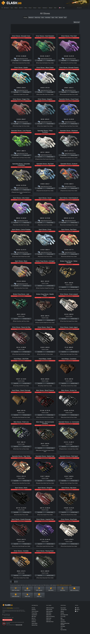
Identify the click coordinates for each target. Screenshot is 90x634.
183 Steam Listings (26, 414)
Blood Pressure (49, 390)
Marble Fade (50, 456)
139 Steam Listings (74, 383)
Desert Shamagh (25, 390)
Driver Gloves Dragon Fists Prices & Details (21, 126)
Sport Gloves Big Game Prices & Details (69, 514)
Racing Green (49, 551)
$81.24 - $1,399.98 (21, 347)
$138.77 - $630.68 (45, 476)
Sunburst (74, 164)
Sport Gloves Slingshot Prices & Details (45, 514)
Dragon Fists (26, 99)
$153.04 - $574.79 (21, 476)
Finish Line (25, 422)
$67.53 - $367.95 (69, 379)
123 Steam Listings (26, 123)
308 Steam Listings (50, 575)
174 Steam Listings (50, 285)
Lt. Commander (74, 422)
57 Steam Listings (50, 188)
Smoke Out (73, 390)
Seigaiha (49, 99)
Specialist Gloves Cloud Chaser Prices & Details (69, 126)
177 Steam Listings (26, 351)
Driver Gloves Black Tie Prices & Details (45, 354)
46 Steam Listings (50, 156)
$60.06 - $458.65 (45, 379)
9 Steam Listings (26, 222)
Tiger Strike (26, 456)
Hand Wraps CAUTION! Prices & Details (21, 385)
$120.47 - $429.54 (68, 476)
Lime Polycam (27, 130)
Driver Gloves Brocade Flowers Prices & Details (69, 94)
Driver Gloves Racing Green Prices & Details (46, 577)
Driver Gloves (16, 36)
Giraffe (49, 359)
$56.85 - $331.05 (21, 410)
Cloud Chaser (75, 99)
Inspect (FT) (40, 156)
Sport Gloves (17, 198)
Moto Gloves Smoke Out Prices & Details (69, 417)
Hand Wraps (47, 17)
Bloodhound (31, 17)
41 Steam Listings (50, 480)
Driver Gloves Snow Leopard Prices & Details (69, 321)
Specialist (61, 17)
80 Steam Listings (26, 92)
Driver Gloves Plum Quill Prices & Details (69, 62)
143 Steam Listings (74, 543)
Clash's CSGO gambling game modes (64, 585)
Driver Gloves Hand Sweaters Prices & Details (45, 62)
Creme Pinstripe (25, 229)
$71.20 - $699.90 (69, 347)
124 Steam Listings (50, 351)
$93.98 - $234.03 (45, 119)
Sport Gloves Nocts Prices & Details (21, 514)
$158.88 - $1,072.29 (69, 508)
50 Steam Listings (26, 512)
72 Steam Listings (50, 414)
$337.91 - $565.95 (45, 152)
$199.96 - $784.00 (21, 87)
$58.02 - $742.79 (21, 571)
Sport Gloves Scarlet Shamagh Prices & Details (21, 546)
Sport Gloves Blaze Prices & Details (21, 288)
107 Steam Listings (50, 60)
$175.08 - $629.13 (68, 184)
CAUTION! (25, 359)
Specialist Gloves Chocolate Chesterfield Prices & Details (22, 193)
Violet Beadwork (73, 198)
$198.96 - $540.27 (45, 184)
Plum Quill (73, 36)
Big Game (73, 488)
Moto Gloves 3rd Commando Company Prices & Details (45, 451)
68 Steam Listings (74, 155)
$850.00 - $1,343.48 (21, 218)
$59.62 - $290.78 (45, 315)
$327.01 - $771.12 (68, 151)
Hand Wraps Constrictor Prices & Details (69, 385)
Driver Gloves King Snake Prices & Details (69, 546)
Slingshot (49, 488)
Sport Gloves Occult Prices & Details (45, 224)
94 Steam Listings (26, 480)
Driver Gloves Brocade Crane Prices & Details (21, 62)
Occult (49, 198)
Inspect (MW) (16, 60)
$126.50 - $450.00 (45, 347)
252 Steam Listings (26, 575)
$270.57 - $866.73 (21, 151)
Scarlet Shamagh (25, 519)
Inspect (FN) (40, 285)
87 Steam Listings (74, 318)
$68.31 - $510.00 (45, 281)
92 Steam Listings (74, 188)
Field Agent (74, 456)
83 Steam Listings (74, 92)
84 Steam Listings (74, 254)
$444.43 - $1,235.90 (69, 119)
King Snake (73, 519)
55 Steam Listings (74, 123)
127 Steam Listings (26, 383)
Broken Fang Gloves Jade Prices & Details (21, 321)
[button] (60, 7)
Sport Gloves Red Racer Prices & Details (69, 256)
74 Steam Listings (26, 189)
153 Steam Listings (26, 446)
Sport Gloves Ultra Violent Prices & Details (21, 224)
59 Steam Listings (50, 222)
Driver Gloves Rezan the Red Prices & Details (21, 354)
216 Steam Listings (26, 318)
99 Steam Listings (26, 285)
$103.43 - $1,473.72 (21, 249)
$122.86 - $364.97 (21, 119)
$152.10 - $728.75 (68, 539)
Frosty (49, 229)
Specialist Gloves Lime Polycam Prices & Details (21, 157)
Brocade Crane (25, 36)
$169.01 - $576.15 (68, 87)
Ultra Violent (25, 198)
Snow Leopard (73, 294)
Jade (27, 294)
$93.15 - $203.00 (21, 314)
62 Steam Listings (50, 254)
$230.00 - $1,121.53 (69, 218)
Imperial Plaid (50, 519)
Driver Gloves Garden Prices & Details (21, 94)
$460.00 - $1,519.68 (45, 218)
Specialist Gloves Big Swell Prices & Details (45, 190)
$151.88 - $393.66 (21, 281)
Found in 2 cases (45, 541)
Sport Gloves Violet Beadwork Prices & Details (69, 224)
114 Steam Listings (26, 543)
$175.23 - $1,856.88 (21, 56)
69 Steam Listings (74, 222)
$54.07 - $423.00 (45, 443)
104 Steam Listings (74, 414)
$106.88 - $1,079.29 (69, 410)
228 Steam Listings (50, 320)
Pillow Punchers (47, 131)
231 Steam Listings (74, 351)
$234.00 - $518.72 (21, 539)
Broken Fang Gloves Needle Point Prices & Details (45, 322)
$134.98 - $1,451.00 (69, 56)
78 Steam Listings (50, 92)
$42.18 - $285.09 (45, 571)
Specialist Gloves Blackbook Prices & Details (69, 157)
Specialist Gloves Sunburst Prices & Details (69, 190)
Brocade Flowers (73, 67)
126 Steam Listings (74, 446)
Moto (56, 17)
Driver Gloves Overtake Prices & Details (22, 577)
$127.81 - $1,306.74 (69, 442)
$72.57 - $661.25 (21, 442)
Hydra (53, 17)
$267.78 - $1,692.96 (45, 508)
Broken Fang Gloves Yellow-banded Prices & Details (69, 289)
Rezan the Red (25, 327)
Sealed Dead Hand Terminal (22, 58)
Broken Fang (37, 17)
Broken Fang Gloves (42, 261)
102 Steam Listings (50, 123)
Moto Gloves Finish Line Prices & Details (21, 448)
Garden (26, 67)
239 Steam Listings (74, 287)
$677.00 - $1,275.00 (21, 508)
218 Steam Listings (50, 448)
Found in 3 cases (45, 283)
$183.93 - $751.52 (45, 87)
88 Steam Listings (26, 60)
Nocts (25, 488)
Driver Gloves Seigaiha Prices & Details (45, 126)
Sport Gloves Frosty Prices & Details (45, 256)
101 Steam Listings (74, 60)
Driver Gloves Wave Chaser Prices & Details (45, 94)
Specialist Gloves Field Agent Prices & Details (69, 483)
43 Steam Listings (26, 254)
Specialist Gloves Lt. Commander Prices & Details (69, 448)
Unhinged (51, 261)
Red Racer (73, 229)
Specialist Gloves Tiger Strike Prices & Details (21, 483)
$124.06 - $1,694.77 (45, 56)
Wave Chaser (50, 67)
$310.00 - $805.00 (68, 314)
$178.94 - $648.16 (45, 249)
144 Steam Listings (74, 512)
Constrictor (73, 359)
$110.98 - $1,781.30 (45, 410)
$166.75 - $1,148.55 (21, 379)
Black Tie (49, 327)
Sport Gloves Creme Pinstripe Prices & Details (21, 256)
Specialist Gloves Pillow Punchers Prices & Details (45, 159)
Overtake (25, 551)
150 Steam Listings (50, 383)
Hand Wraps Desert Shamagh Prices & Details (21, 417)
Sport (65, 17)
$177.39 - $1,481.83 (45, 539)
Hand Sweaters (49, 36)
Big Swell (51, 164)
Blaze (25, 261)
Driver (42, 17)
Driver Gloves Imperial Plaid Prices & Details (46, 546)
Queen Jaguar (73, 327)
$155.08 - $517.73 (68, 249)
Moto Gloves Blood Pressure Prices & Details (45, 417)
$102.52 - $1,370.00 (21, 185)
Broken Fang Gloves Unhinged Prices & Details (45, 288)
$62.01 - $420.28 (69, 282)
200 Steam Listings (50, 543)
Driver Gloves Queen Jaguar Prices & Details (69, 354)
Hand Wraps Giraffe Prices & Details (45, 385)
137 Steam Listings (74, 480)
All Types (25, 17)
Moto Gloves (40, 390)
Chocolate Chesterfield (24, 164)
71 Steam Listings (26, 155)
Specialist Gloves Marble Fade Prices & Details (45, 483)
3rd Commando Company (48, 422)
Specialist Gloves (64, 99)
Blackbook (75, 130)
